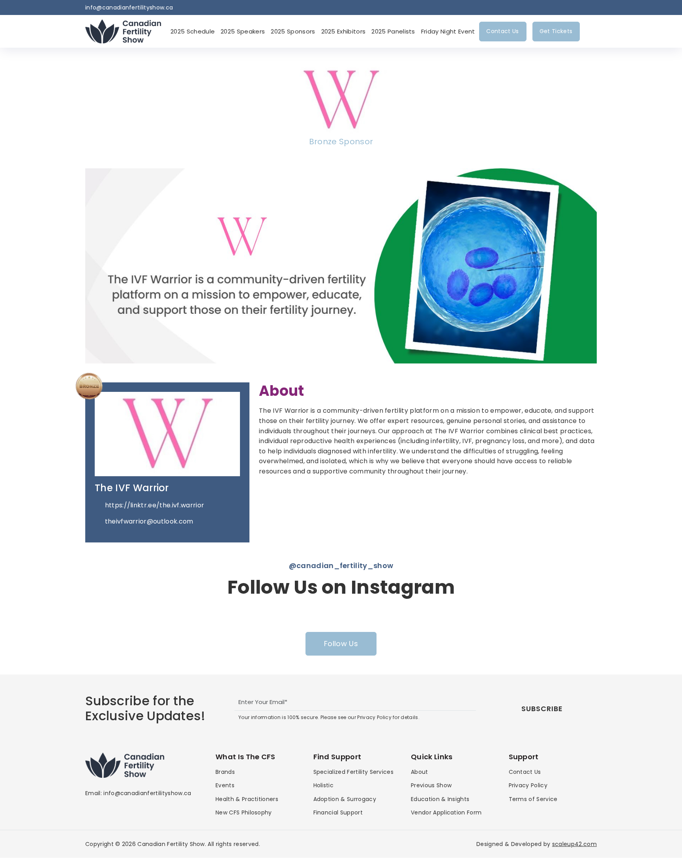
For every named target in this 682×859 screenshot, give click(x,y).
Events (224, 785)
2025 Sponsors (293, 31)
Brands (225, 772)
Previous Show (431, 785)
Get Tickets (556, 31)
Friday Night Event (448, 31)
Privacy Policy (528, 785)
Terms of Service (533, 799)
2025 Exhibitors (343, 31)
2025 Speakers (243, 31)
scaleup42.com (574, 844)
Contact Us (502, 31)
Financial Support (338, 812)
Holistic (323, 785)
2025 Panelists (393, 31)
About (419, 772)
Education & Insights (440, 799)
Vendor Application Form (446, 812)
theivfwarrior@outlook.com (149, 521)
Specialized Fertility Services (353, 772)
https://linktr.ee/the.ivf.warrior (154, 505)
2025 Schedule (192, 31)
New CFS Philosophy (243, 812)
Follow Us (341, 643)
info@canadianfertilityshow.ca (129, 7)
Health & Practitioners (246, 799)
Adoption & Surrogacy (344, 799)
